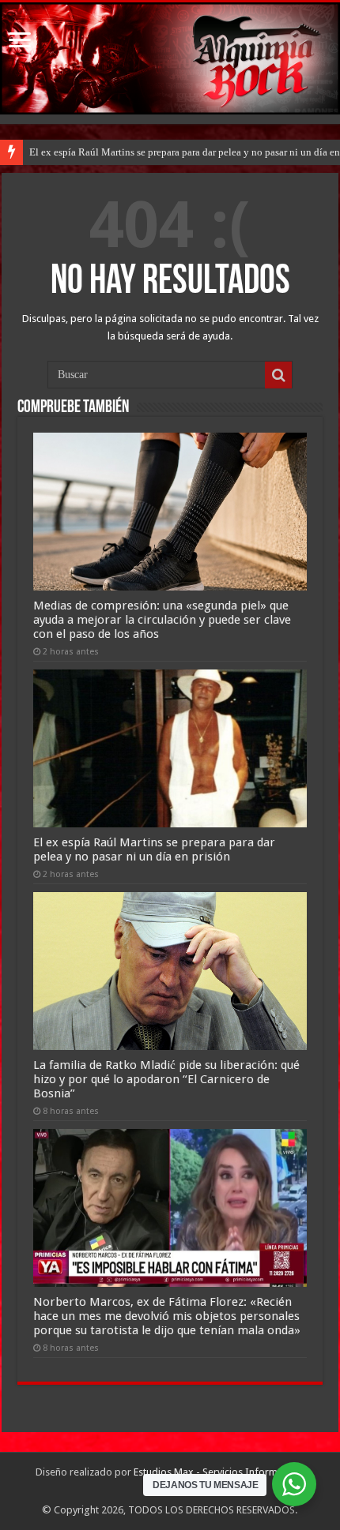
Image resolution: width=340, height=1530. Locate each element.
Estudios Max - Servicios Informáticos (219, 1472)
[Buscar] (278, 375)
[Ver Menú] (20, 41)
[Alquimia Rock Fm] (170, 58)
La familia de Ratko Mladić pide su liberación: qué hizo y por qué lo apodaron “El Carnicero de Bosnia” (166, 1079)
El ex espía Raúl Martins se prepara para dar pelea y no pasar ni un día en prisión (154, 849)
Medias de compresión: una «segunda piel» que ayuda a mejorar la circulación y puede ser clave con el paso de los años (162, 619)
